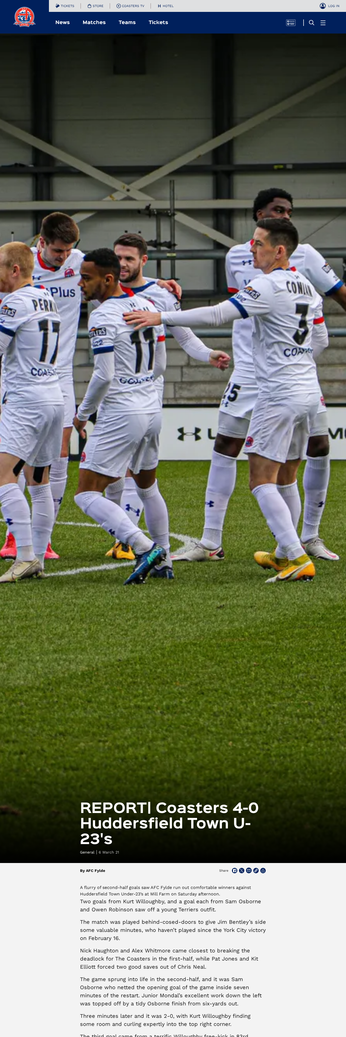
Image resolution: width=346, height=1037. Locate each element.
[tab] (65, 6)
